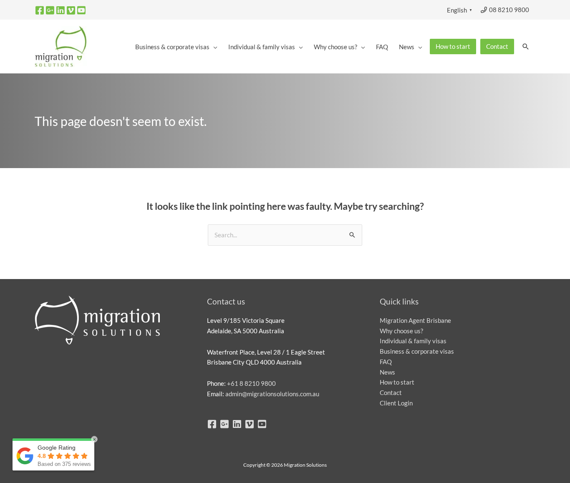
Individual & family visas (413, 341)
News (387, 372)
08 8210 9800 (508, 9)
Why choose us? (401, 331)
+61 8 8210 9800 (251, 383)
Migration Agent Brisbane (415, 320)
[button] (526, 47)
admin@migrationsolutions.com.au (272, 393)
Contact (391, 392)
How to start (397, 382)
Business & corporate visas (417, 351)
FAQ (386, 361)
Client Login (396, 403)
